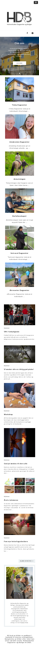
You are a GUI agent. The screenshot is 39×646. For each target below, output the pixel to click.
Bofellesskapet (19, 216)
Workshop (8, 414)
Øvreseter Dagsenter (19, 290)
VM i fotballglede (11, 332)
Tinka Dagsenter (19, 105)
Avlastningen (19, 179)
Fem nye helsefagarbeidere (16, 541)
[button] (36, 2)
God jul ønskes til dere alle (15, 463)
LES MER (19, 63)
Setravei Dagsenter (19, 253)
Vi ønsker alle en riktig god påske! (19, 369)
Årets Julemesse (11, 500)
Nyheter (7, 328)
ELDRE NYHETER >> (27, 561)
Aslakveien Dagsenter (19, 142)
